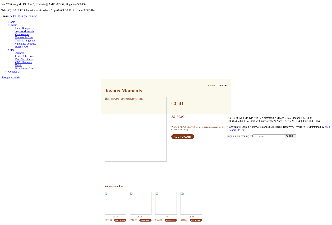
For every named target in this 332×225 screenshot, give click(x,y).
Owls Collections (24, 56)
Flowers (12, 24)
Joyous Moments (24, 31)
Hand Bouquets (23, 28)
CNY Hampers (23, 62)
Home (11, 21)
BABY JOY (22, 46)
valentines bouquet (25, 43)
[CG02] (140, 203)
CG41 (141, 99)
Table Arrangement (25, 40)
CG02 (140, 217)
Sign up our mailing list (240, 136)
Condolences (22, 34)
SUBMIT (290, 136)
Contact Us (14, 71)
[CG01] (115, 203)
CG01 (115, 217)
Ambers (19, 52)
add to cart (182, 136)
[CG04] (191, 203)
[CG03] (166, 203)
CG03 (166, 217)
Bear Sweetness (24, 59)
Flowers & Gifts (24, 37)
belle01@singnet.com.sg (23, 16)
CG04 (191, 217)
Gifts (11, 49)
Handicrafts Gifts (24, 68)
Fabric (18, 65)
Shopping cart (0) (10, 77)
